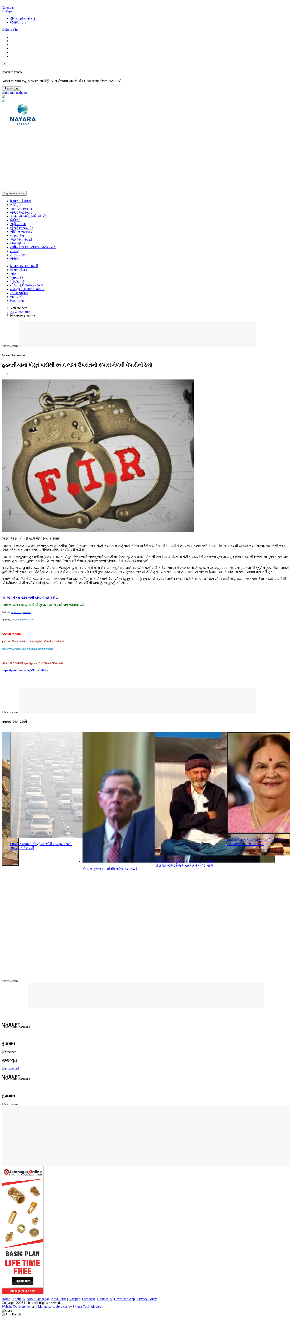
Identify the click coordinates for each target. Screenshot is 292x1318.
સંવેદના (15, 258)
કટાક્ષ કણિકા (19, 293)
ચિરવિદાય (17, 300)
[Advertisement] (146, 159)
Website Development (16, 1306)
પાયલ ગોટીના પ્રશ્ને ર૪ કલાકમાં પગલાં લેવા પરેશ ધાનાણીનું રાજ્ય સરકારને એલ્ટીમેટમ (184, 863)
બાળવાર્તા (16, 297)
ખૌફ (13, 273)
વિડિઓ (15, 220)
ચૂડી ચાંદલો (18, 224)
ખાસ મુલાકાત (19, 243)
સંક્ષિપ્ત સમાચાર (21, 232)
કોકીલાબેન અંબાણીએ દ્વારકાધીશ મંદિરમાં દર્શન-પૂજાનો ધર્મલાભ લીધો (255, 842)
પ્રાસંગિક (17, 277)
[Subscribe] (10, 29)
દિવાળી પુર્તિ (18, 22)
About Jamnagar (38, 1299)
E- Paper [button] (7, 11)
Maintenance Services (53, 1306)
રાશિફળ (15, 205)
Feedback (88, 1299)
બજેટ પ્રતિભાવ (21, 212)
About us (18, 1299)
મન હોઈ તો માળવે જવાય (27, 289)
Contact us (104, 1299)
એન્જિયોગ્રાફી (21, 239)
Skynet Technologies (87, 1306)
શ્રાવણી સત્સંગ (21, 208)
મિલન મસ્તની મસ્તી (24, 266)
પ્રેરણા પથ (17, 281)
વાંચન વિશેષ (18, 270)
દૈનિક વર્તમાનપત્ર (22, 18)
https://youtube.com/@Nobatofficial (25, 670)
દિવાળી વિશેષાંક (20, 201)
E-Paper (74, 1299)
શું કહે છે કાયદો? (21, 228)
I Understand (11, 88)
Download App (124, 1299)
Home (6, 1299)
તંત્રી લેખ (17, 235)
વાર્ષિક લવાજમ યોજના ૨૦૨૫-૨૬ (33, 247)
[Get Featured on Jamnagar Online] (23, 1293)
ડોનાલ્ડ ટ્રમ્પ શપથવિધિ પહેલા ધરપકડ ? (110, 868)
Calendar (8, 7)
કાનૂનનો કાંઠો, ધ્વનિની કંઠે (28, 216)
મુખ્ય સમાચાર (20, 312)
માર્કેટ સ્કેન (17, 255)
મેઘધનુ (14, 251)
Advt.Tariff (58, 1299)
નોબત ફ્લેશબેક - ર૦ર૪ (26, 285)
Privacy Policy (147, 1299)
